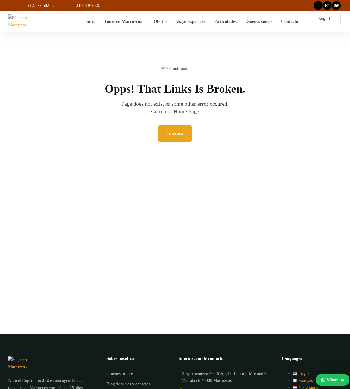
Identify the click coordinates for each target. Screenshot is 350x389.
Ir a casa (175, 133)
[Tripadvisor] (336, 5)
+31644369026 (87, 5)
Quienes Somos (119, 373)
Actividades (226, 21)
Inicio (90, 21)
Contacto (289, 21)
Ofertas (160, 21)
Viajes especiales (191, 21)
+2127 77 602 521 (41, 5)
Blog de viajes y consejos (128, 384)
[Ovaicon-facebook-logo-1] (318, 5)
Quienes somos (258, 21)
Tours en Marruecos (123, 21)
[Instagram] (327, 5)
